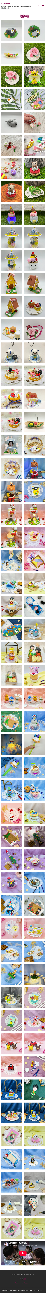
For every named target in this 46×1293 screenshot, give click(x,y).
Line (24, 1279)
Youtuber (27, 1283)
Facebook (19, 1283)
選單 (43, 6)
